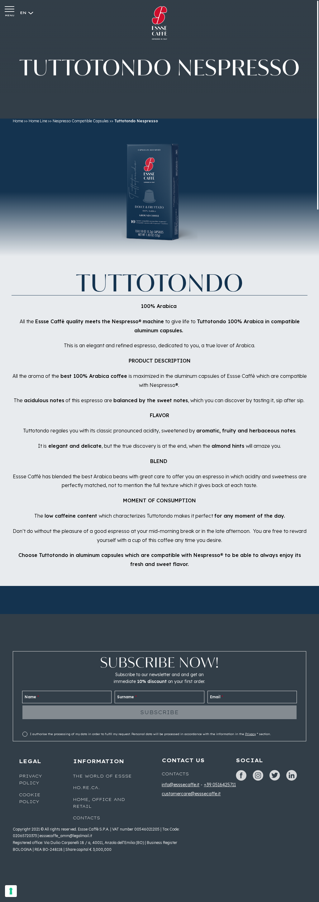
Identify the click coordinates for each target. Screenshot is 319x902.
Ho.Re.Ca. (86, 787)
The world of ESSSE (102, 775)
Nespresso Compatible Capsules (81, 121)
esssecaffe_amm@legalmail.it (66, 835)
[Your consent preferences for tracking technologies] (11, 891)
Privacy (250, 734)
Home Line (38, 121)
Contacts (86, 817)
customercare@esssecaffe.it (191, 794)
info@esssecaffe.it (180, 784)
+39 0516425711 (220, 784)
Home (18, 121)
